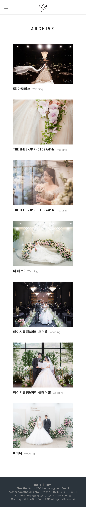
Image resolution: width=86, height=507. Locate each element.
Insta (37, 484)
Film (49, 484)
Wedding (37, 89)
